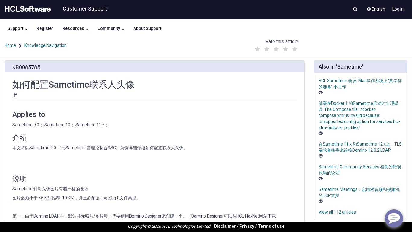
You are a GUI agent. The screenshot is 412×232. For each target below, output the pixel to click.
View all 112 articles (337, 212)
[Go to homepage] (26, 9)
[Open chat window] (394, 218)
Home (10, 45)
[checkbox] (257, 49)
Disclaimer (225, 226)
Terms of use (271, 226)
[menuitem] (376, 7)
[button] (355, 10)
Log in (398, 9)
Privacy (246, 226)
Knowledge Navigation (45, 45)
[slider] (276, 47)
